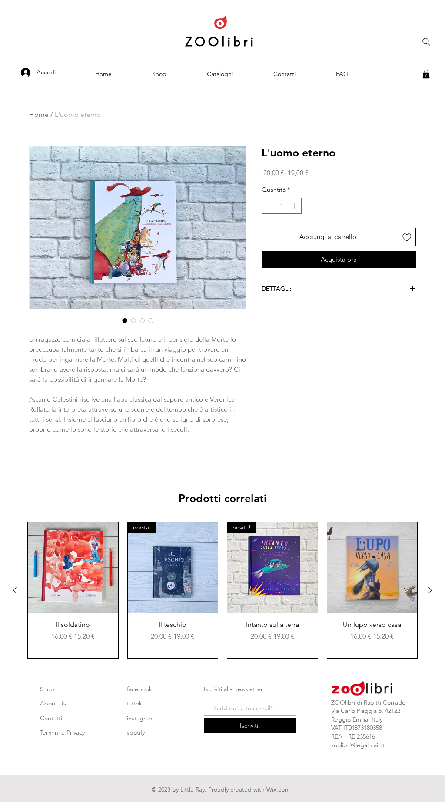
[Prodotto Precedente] (15, 590)
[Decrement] (268, 205)
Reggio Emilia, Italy (356, 719)
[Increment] (294, 205)
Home (39, 114)
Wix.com (278, 789)
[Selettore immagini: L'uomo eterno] (124, 320)
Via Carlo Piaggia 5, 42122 (365, 711)
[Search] (426, 42)
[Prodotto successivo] (430, 590)
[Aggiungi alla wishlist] (407, 237)
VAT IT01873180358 (356, 728)
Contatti (51, 718)
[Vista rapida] (73, 567)
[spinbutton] (281, 205)
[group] (222, 590)
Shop (47, 689)
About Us (53, 703)
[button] (426, 74)
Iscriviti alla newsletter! (234, 689)
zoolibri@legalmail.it (358, 745)
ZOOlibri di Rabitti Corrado (368, 702)
